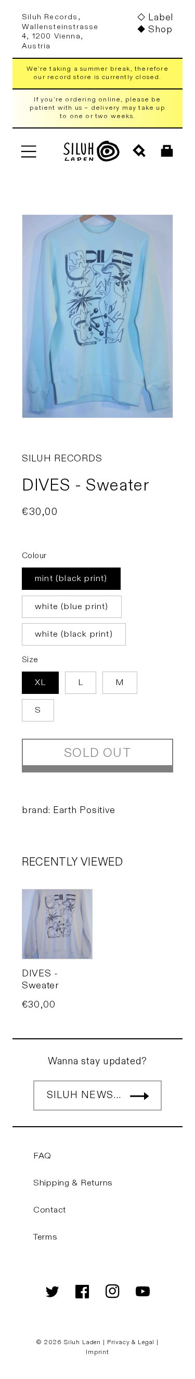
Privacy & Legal (132, 1342)
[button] (28, 151)
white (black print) (74, 634)
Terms (45, 1237)
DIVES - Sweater (40, 979)
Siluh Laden (82, 1342)
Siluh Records (62, 459)
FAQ (42, 1156)
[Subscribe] (139, 1095)
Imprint (97, 1352)
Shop (160, 29)
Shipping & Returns (73, 1183)
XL (40, 682)
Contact (49, 1210)
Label (160, 17)
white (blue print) (72, 606)
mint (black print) (71, 578)
